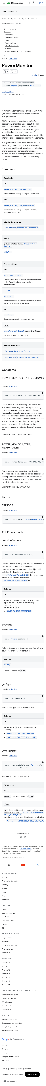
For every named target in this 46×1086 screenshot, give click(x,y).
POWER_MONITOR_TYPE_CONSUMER (17, 189)
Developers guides (9, 998)
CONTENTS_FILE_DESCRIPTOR (14, 580)
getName (8, 296)
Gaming (5, 909)
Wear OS (5, 941)
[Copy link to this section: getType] (13, 684)
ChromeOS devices (9, 945)
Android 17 (6, 962)
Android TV (6, 953)
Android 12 (6, 981)
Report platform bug (9, 1019)
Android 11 (6, 985)
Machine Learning (8, 913)
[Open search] (29, 2)
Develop (21, 19)
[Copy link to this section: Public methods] (25, 532)
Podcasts (5, 900)
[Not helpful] (20, 23)
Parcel (21, 331)
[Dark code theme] (42, 393)
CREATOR (7, 252)
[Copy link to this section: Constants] (18, 370)
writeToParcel (10, 331)
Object (14, 85)
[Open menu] (3, 3)
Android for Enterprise (10, 881)
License (12, 1069)
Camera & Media (8, 920)
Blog (3, 896)
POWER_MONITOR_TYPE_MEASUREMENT (19, 205)
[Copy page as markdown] (12, 72)
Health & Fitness (8, 917)
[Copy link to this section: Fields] (12, 497)
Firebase (5, 1053)
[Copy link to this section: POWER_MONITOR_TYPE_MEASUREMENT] (21, 448)
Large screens (7, 938)
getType (8, 315)
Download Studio (8, 1006)
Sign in (40, 3)
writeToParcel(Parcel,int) (15, 575)
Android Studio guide (10, 995)
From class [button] (17, 351)
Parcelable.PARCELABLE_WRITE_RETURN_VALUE (26, 821)
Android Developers (9, 19)
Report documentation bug (12, 1023)
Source (4, 888)
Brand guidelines (24, 1069)
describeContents (12, 275)
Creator (27, 244)
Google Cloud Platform (10, 1057)
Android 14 (6, 974)
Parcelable (35, 85)
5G (3, 928)
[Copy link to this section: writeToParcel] (19, 751)
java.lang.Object (8, 92)
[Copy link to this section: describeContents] (23, 540)
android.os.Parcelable (27, 228)
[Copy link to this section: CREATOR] (15, 505)
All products (6, 1060)
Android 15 (6, 970)
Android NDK (7, 1010)
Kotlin (34, 75)
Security (5, 885)
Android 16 (6, 966)
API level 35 (13, 59)
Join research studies (10, 1030)
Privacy (4, 924)
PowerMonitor (37, 519)
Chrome (5, 1049)
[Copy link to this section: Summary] (17, 169)
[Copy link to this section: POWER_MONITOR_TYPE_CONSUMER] (4, 381)
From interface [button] (21, 228)
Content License (25, 849)
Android (5, 877)
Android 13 (6, 977)
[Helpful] (17, 23)
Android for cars (8, 949)
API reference (10, 11)
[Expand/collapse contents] (15, 29)
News (4, 892)
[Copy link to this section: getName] (14, 625)
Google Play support (9, 1027)
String (7, 290)
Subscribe (32, 1074)
